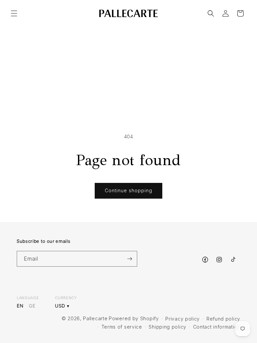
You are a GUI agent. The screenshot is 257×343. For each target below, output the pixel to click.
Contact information (216, 327)
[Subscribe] (129, 259)
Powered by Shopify (134, 318)
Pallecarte (95, 318)
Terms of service (121, 327)
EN (20, 305)
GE (32, 305)
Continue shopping (128, 190)
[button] (14, 13)
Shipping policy (167, 327)
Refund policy (223, 319)
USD (60, 305)
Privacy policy (182, 319)
